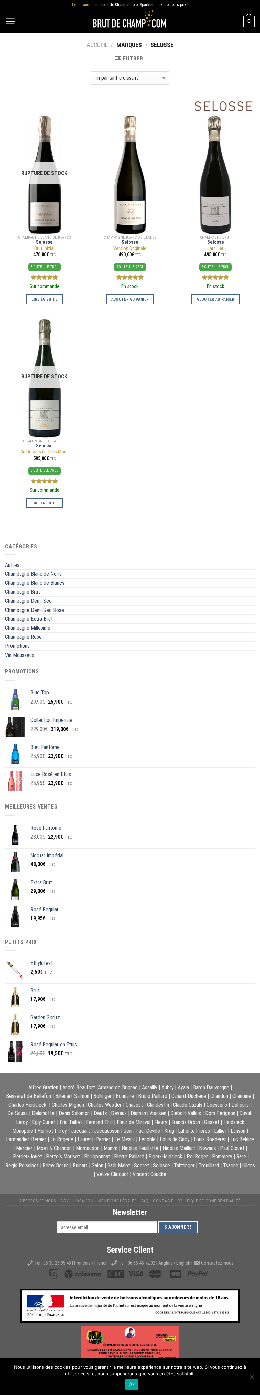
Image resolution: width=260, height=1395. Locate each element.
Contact (163, 1201)
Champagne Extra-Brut (29, 619)
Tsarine (230, 1165)
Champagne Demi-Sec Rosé (34, 610)
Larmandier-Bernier (26, 1139)
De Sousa (17, 1113)
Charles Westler (105, 1105)
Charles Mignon (68, 1105)
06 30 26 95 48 (57, 1263)
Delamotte (43, 1113)
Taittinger (184, 1165)
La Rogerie (61, 1139)
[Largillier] (215, 175)
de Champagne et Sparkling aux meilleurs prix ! (130, 4)
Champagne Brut (22, 592)
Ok (132, 1384)
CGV (64, 1201)
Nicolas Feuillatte (140, 1148)
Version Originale (129, 248)
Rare (241, 1156)
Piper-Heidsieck (165, 1156)
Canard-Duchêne (188, 1096)
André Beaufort (78, 1087)
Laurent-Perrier (94, 1139)
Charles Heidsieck (27, 1105)
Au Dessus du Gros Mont (44, 452)
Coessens (217, 1105)
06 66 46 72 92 (142, 1263)
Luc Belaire (242, 1139)
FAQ (145, 1201)
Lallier (220, 1131)
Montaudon (88, 1148)
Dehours (240, 1105)
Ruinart (80, 1165)
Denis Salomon (74, 1113)
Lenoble (147, 1139)
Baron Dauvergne (211, 1087)
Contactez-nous (217, 1263)
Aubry (167, 1087)
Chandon (219, 1096)
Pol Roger (197, 1156)
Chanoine (241, 1096)
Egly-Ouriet (44, 1122)
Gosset (211, 1122)
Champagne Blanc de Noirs (33, 574)
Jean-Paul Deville (142, 1131)
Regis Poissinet (22, 1165)
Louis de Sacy (175, 1139)
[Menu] (10, 21)
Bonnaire (125, 1096)
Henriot (45, 1131)
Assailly (149, 1087)
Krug (169, 1131)
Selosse (44, 242)
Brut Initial (44, 248)
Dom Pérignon (220, 1113)
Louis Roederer (210, 1139)
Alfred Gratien (43, 1087)
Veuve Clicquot (112, 1174)
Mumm (110, 1148)
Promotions (17, 646)
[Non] (251, 1378)
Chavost (134, 1105)
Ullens (248, 1165)
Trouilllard (209, 1165)
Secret (141, 1165)
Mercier (24, 1148)
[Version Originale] (129, 175)
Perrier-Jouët (27, 1156)
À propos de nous (37, 1201)
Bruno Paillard (152, 1096)
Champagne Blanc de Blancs (34, 583)
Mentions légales (117, 1201)
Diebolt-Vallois (185, 1113)
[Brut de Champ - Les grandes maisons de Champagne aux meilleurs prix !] (130, 21)
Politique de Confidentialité (209, 1201)
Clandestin (158, 1105)
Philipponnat (97, 1156)
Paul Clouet (232, 1148)
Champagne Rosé (23, 637)
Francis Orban (185, 1122)
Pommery (222, 1156)
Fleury (160, 1122)
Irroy (62, 1131)
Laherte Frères (194, 1131)
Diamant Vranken (148, 1113)
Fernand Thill (99, 1122)
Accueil (97, 44)
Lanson (238, 1131)
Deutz (100, 1113)
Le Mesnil (124, 1139)
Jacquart (80, 1131)
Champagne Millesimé (27, 628)
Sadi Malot (118, 1165)
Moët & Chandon (54, 1148)
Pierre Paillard (129, 1156)
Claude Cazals (187, 1105)
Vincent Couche (149, 1174)
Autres (12, 565)
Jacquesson (107, 1131)
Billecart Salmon (72, 1096)
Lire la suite (44, 299)
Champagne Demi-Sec (28, 601)
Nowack (207, 1148)
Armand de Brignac (118, 1087)
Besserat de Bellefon (28, 1096)
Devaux (119, 1113)
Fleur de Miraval (133, 1122)
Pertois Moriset (63, 1156)
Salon (97, 1165)
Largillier (215, 248)
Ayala (183, 1087)
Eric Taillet (71, 1122)
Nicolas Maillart (178, 1148)
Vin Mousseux (19, 655)
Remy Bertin (56, 1165)
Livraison (83, 1201)
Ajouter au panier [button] (130, 299)
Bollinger (102, 1096)
